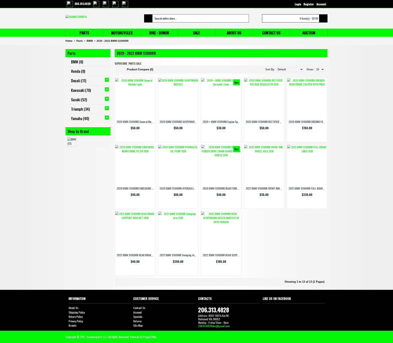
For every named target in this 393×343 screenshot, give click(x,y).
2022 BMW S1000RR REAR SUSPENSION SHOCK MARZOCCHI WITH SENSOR (222, 255)
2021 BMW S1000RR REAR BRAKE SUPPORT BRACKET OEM (136, 255)
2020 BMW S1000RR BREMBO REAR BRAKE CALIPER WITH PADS (308, 121)
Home (69, 40)
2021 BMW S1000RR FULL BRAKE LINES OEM (308, 188)
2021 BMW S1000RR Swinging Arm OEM (179, 255)
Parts (79, 40)
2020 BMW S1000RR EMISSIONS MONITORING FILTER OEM (136, 188)
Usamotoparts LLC (97, 337)
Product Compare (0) (140, 69)
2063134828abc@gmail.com (214, 326)
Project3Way (149, 337)
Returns (137, 321)
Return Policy (75, 317)
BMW (90, 40)
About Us (73, 308)
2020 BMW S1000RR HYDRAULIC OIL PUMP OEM (179, 188)
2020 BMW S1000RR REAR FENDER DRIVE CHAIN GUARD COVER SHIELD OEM (222, 188)
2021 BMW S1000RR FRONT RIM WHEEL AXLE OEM (265, 188)
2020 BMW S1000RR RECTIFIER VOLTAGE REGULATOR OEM (265, 121)
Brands (72, 325)
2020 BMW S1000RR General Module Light (136, 121)
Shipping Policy (77, 312)
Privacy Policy (76, 321)
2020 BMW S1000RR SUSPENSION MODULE (179, 121)
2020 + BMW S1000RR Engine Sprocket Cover (222, 121)
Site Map (138, 325)
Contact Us (139, 308)
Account (137, 312)
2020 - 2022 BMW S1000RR (113, 40)
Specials (137, 317)
